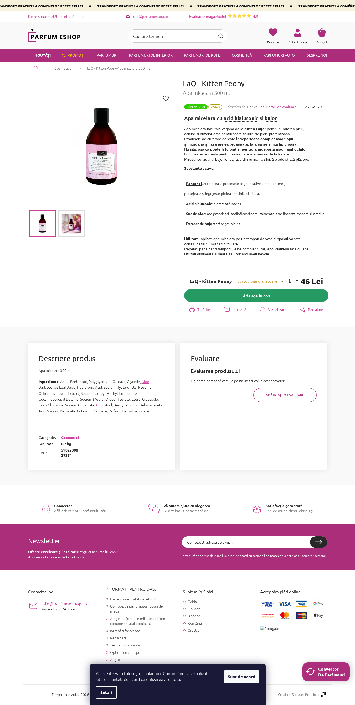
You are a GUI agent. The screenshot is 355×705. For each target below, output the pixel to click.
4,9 (223, 16)
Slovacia (194, 608)
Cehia (192, 601)
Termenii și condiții (125, 644)
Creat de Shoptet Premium (298, 694)
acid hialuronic (241, 118)
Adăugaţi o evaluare (285, 395)
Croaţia (193, 630)
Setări (106, 692)
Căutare (220, 36)
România (195, 623)
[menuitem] (39, 55)
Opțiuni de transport (126, 652)
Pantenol (194, 183)
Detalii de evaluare (281, 106)
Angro (115, 659)
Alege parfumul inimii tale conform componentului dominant (138, 621)
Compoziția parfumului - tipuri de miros (136, 608)
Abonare (318, 542)
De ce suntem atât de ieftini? (51, 16)
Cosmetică (70, 437)
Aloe (145, 381)
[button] (282, 281)
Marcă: (313, 107)
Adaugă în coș (256, 295)
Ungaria (194, 615)
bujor (271, 118)
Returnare (118, 637)
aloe (201, 213)
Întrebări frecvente (125, 630)
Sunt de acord (241, 676)
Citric (100, 404)
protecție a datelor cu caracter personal (298, 555)
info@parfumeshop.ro (64, 606)
